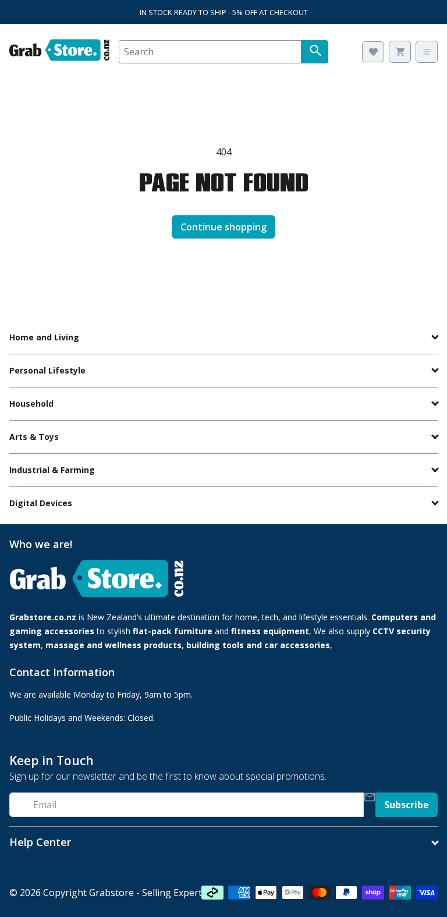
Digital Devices (40, 503)
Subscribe (406, 804)
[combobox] (210, 51)
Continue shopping (223, 227)
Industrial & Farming (52, 469)
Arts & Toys (34, 436)
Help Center (40, 842)
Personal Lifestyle (47, 370)
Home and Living (44, 337)
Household (31, 403)
